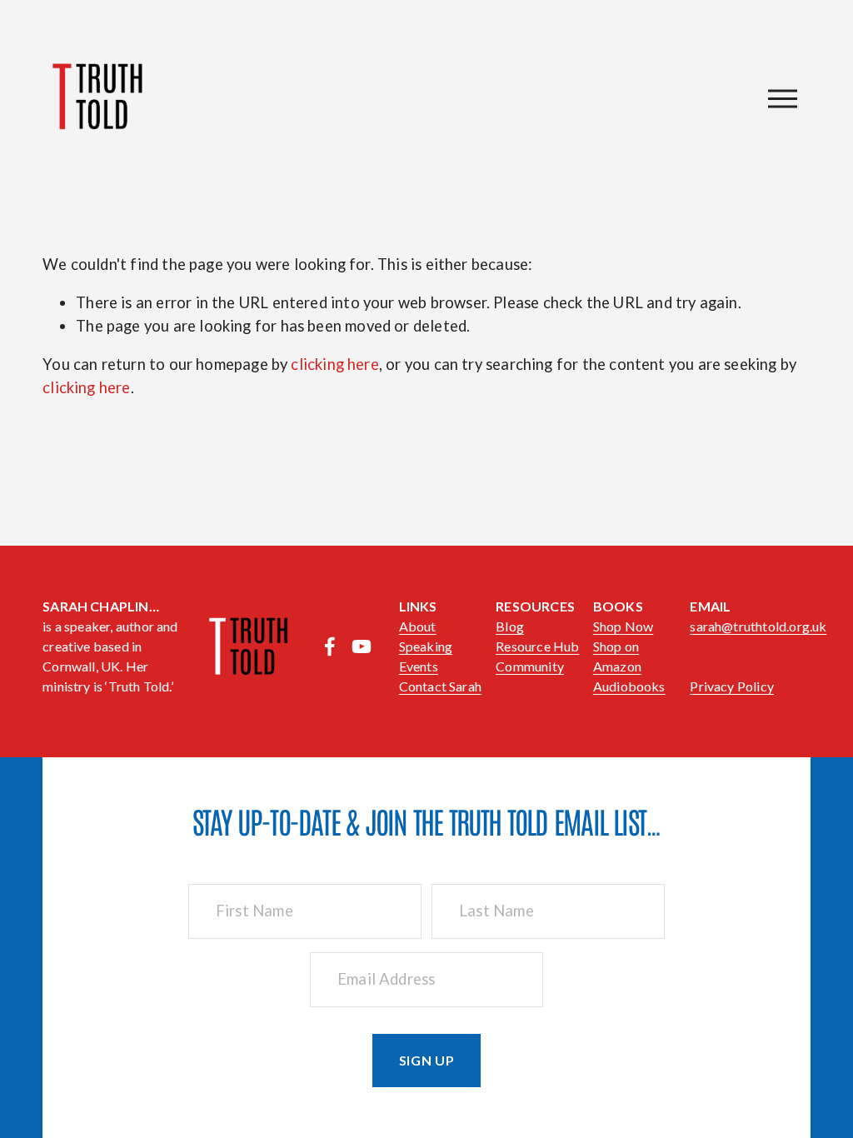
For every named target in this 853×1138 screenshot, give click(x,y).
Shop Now (623, 626)
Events (418, 666)
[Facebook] (330, 646)
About (417, 626)
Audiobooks (629, 686)
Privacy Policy (732, 686)
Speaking (425, 646)
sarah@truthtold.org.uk (758, 626)
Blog (510, 626)
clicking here (334, 364)
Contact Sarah (440, 686)
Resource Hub (537, 646)
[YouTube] (362, 646)
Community (530, 666)
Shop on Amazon (617, 656)
